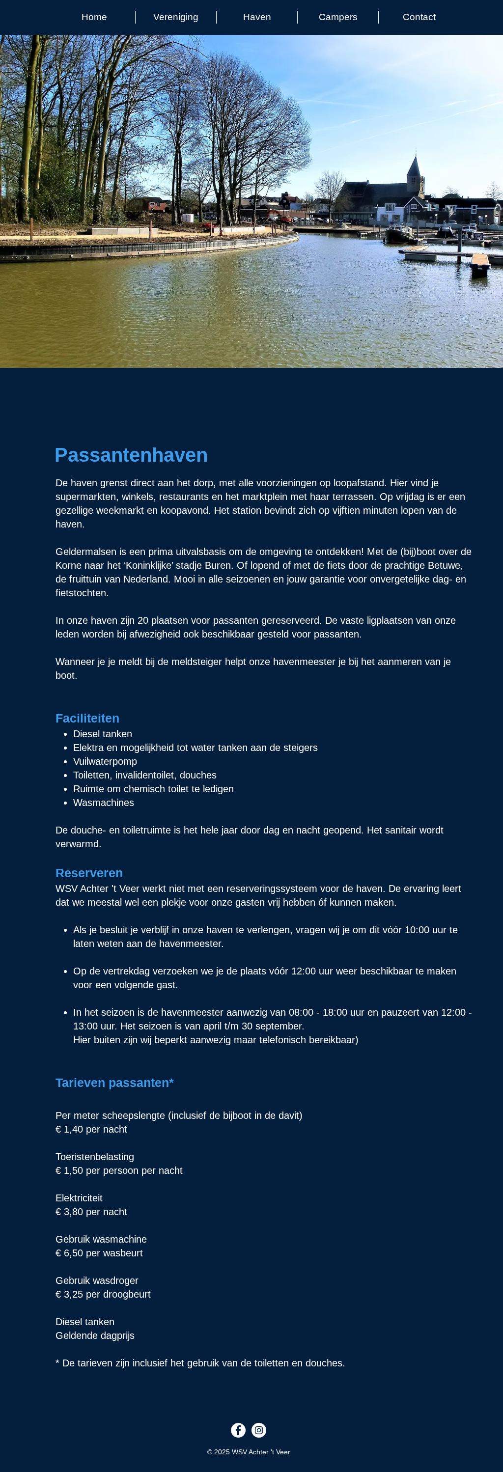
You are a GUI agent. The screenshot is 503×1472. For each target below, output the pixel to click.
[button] (176, 17)
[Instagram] (259, 1430)
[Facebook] (238, 1430)
